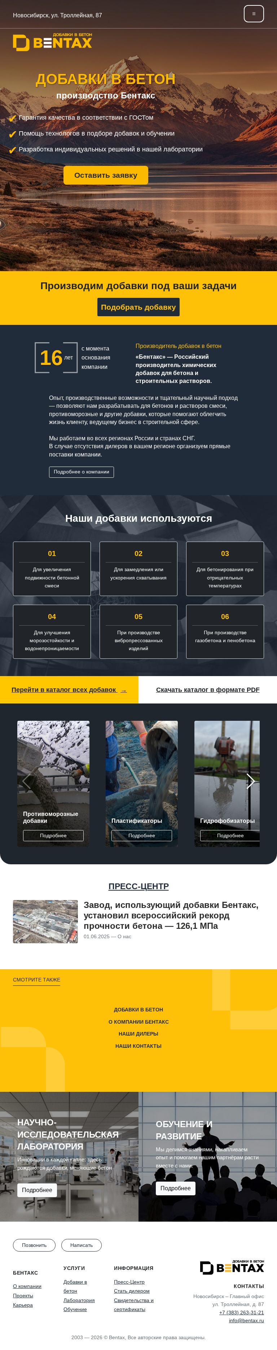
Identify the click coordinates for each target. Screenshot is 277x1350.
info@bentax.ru (246, 1320)
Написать (81, 1245)
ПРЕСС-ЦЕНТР (139, 886)
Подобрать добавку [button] (138, 307)
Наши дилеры (138, 1034)
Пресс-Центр (129, 1282)
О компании (27, 1286)
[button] (250, 781)
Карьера (23, 1305)
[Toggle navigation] (254, 13)
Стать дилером (132, 1291)
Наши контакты (138, 1046)
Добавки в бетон (138, 1009)
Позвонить (34, 1245)
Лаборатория (79, 1300)
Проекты (23, 1295)
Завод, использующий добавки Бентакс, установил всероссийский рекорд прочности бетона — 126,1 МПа (171, 915)
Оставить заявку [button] (105, 175)
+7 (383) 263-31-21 (241, 1312)
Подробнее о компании (81, 472)
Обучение (75, 1309)
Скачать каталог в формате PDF (208, 689)
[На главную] (52, 42)
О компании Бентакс (139, 1022)
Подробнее (53, 835)
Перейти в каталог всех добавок (69, 689)
